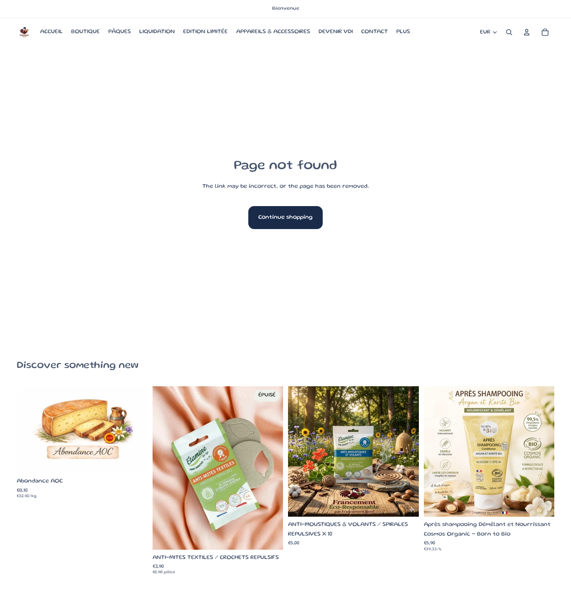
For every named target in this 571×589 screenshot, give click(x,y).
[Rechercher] (509, 32)
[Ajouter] (405, 504)
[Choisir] (134, 460)
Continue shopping (285, 217)
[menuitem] (403, 32)
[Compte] (526, 32)
